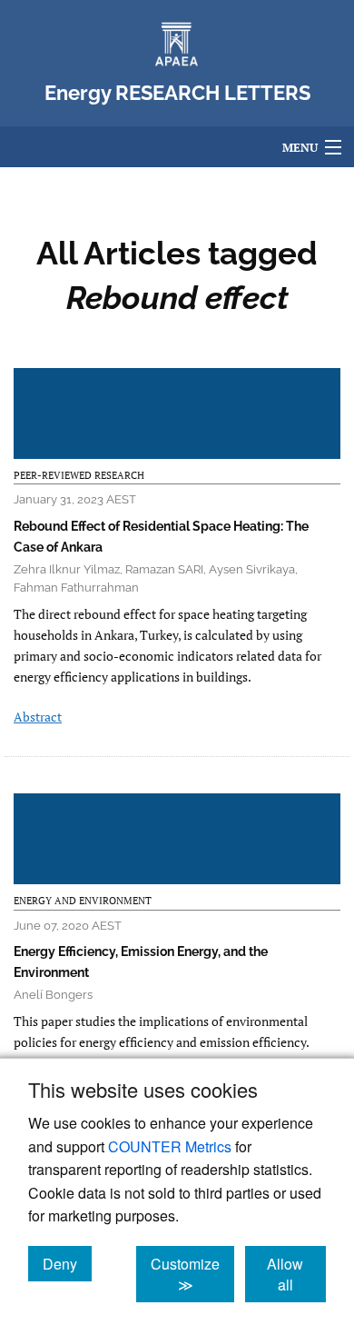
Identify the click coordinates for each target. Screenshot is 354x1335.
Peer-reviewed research (79, 475)
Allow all (296, 1274)
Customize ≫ (192, 1274)
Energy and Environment (83, 900)
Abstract (38, 716)
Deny (67, 1263)
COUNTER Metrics (169, 1146)
